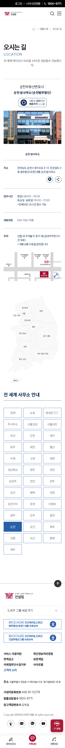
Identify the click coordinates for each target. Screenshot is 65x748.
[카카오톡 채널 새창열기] (32, 723)
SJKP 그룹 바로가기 (20, 610)
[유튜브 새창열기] (43, 723)
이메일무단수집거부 (15, 664)
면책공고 (9, 659)
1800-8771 (54, 3)
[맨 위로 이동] (57, 583)
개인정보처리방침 (43, 654)
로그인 (18, 3)
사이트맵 (38, 664)
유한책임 (38, 659)
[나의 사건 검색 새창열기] (10, 723)
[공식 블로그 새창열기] (21, 723)
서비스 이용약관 (13, 654)
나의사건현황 (33, 3)
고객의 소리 (10, 670)
